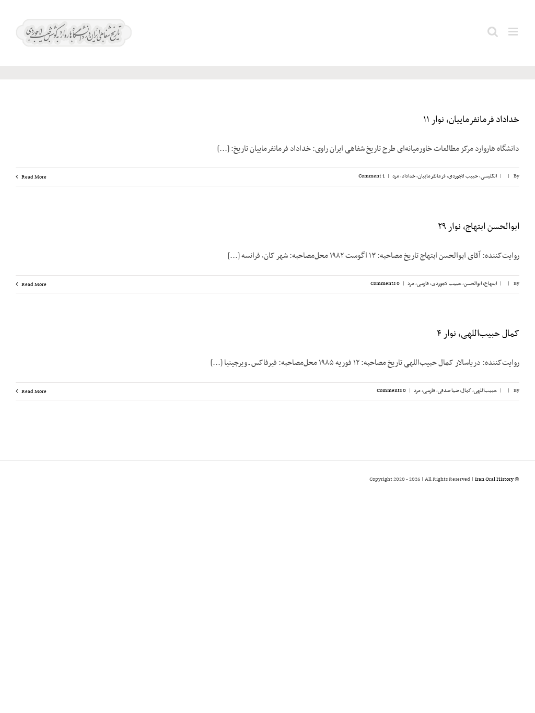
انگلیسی (489, 176)
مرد (395, 176)
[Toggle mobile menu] (513, 31)
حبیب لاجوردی (463, 176)
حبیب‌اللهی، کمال (479, 390)
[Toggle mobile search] (492, 31)
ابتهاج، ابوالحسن (480, 283)
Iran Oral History (494, 479)
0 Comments (385, 283)
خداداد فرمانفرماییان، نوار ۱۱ (471, 120)
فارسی (423, 283)
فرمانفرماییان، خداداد (424, 176)
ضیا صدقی (448, 390)
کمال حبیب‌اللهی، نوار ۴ (478, 334)
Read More (33, 177)
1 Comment (371, 176)
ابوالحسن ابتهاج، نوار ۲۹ (478, 227)
